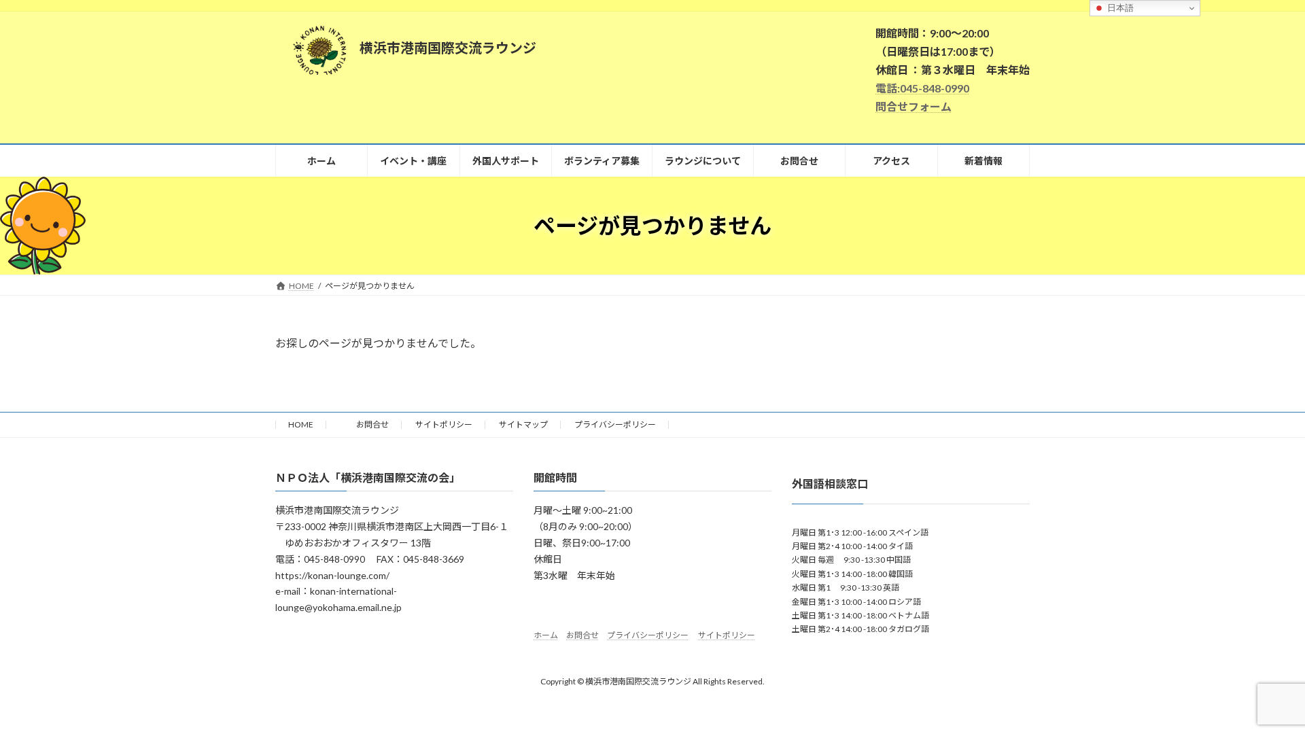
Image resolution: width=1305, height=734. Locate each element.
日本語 (1119, 8)
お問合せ (364, 424)
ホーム (546, 635)
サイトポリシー (443, 424)
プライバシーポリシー (615, 424)
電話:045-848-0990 (922, 88)
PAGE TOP (1263, 699)
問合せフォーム (913, 106)
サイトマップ (523, 424)
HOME (300, 424)
